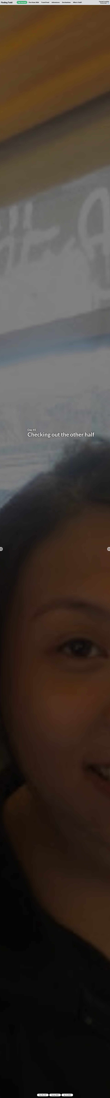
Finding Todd (6, 2)
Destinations (66, 2)
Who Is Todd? (77, 2)
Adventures (56, 2)
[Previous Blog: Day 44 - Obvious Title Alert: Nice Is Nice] (1, 549)
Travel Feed (45, 2)
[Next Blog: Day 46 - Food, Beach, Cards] (108, 549)
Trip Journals (22, 2)
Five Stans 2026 (34, 2)
